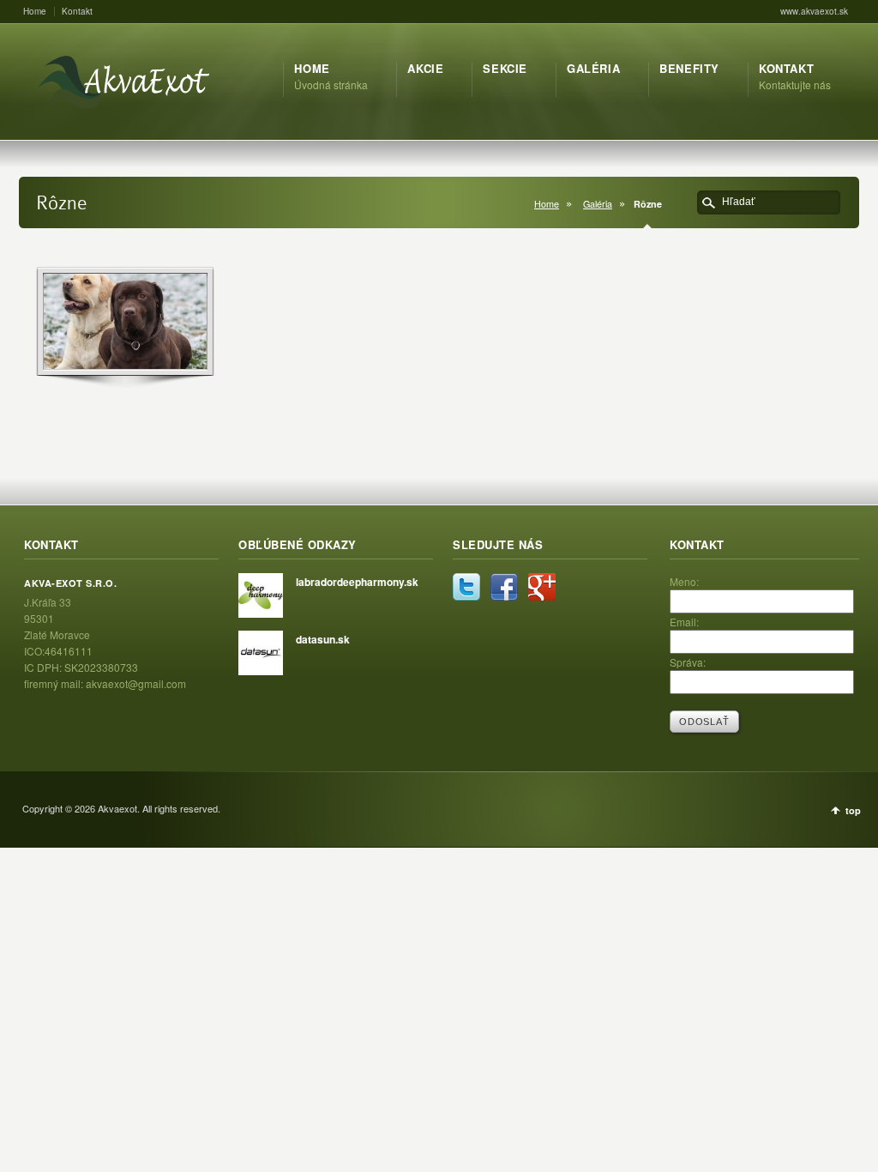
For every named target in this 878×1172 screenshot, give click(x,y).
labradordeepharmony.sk (357, 581)
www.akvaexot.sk (814, 11)
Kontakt (77, 11)
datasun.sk (323, 639)
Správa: (688, 662)
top (853, 810)
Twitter (466, 587)
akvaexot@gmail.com (136, 683)
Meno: (684, 581)
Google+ (542, 587)
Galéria (597, 203)
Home (34, 11)
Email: (684, 621)
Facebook (504, 587)
